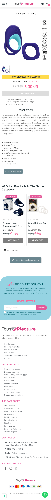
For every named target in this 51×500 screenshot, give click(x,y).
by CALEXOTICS (33, 219)
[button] (4, 40)
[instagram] (10, 468)
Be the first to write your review (27, 260)
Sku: (4, 230)
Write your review (15, 171)
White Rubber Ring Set (37, 224)
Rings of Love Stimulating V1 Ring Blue (13, 225)
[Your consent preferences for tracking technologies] (4, 496)
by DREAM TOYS (8, 219)
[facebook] (5, 468)
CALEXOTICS (34, 81)
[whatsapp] (16, 468)
